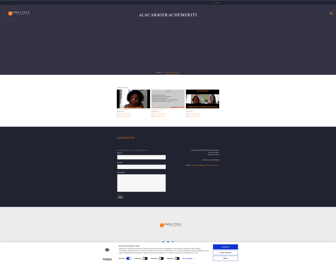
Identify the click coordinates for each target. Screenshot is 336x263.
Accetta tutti (225, 247)
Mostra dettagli (187, 258)
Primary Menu (331, 13)
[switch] (145, 258)
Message (121, 172)
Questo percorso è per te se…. (158, 109)
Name (120, 153)
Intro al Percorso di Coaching (124, 109)
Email (120, 163)
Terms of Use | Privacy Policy (189, 237)
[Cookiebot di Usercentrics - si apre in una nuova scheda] (107, 259)
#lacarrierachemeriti (124, 116)
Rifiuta (225, 258)
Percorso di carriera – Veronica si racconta (196, 109)
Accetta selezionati (225, 252)
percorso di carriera (124, 114)
